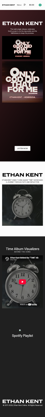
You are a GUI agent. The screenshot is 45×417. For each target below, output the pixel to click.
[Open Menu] (24, 5)
